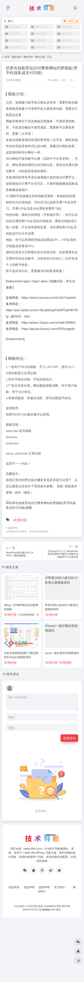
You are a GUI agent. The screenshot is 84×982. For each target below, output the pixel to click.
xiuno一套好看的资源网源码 (62, 653)
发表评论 (69, 738)
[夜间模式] (78, 960)
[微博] (50, 870)
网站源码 (67, 662)
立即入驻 (73, 21)
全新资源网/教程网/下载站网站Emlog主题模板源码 (21, 655)
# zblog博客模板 (26, 614)
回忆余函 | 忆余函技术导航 (47, 906)
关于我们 (59, 887)
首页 (7, 56)
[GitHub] (42, 870)
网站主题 (40, 56)
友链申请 (13, 887)
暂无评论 (13, 674)
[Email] (59, 870)
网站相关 (28, 56)
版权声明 (44, 887)
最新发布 (16, 56)
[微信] (24, 870)
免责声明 (29, 887)
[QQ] (33, 870)
